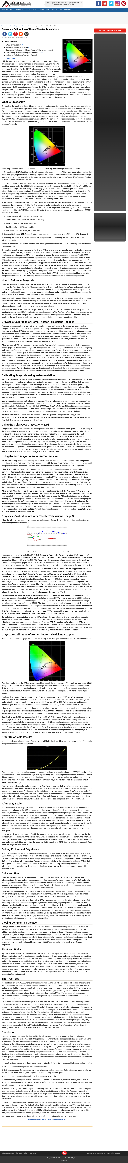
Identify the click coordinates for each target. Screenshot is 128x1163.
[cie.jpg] (47, 146)
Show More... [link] (11, 59)
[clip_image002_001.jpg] (47, 661)
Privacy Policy (110, 1153)
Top (64, 1153)
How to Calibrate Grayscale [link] (17, 47)
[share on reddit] (21, 34)
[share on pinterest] (15, 34)
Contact (117, 1153)
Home (2, 26)
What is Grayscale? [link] (13, 45)
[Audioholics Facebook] (98, 3)
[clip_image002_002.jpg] (47, 758)
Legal (34, 1153)
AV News (41, 10)
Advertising (18, 1153)
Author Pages (27, 1153)
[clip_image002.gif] (47, 537)
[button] (105, 3)
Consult (67, 10)
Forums (5, 10)
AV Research (31, 10)
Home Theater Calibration (25, 26)
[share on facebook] (4, 34)
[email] (26, 34)
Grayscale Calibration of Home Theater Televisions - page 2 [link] (29, 50)
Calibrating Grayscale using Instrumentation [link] (23, 53)
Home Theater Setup (54, 10)
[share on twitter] (10, 34)
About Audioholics (8, 1153)
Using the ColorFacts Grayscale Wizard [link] (21, 55)
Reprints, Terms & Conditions (96, 1153)
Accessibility (64, 1160)
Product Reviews (17, 10)
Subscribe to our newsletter (111, 30)
